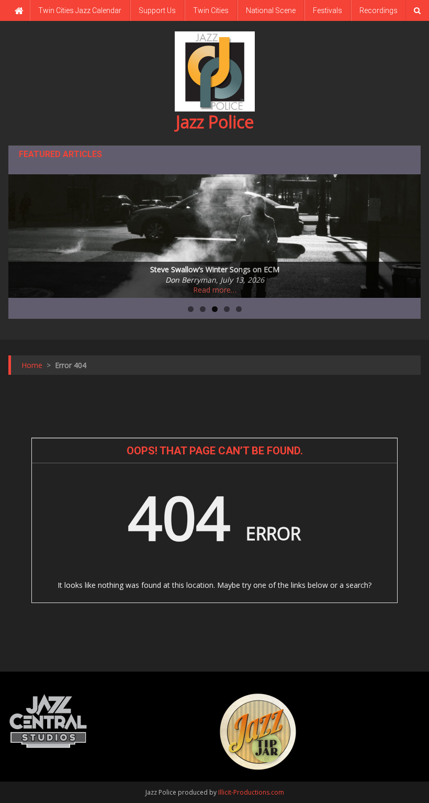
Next (407, 233)
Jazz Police (215, 121)
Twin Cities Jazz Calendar (79, 10)
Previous (21, 233)
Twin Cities (211, 10)
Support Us (157, 10)
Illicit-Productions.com (251, 792)
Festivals (327, 10)
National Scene (271, 10)
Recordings (378, 10)
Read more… (214, 290)
